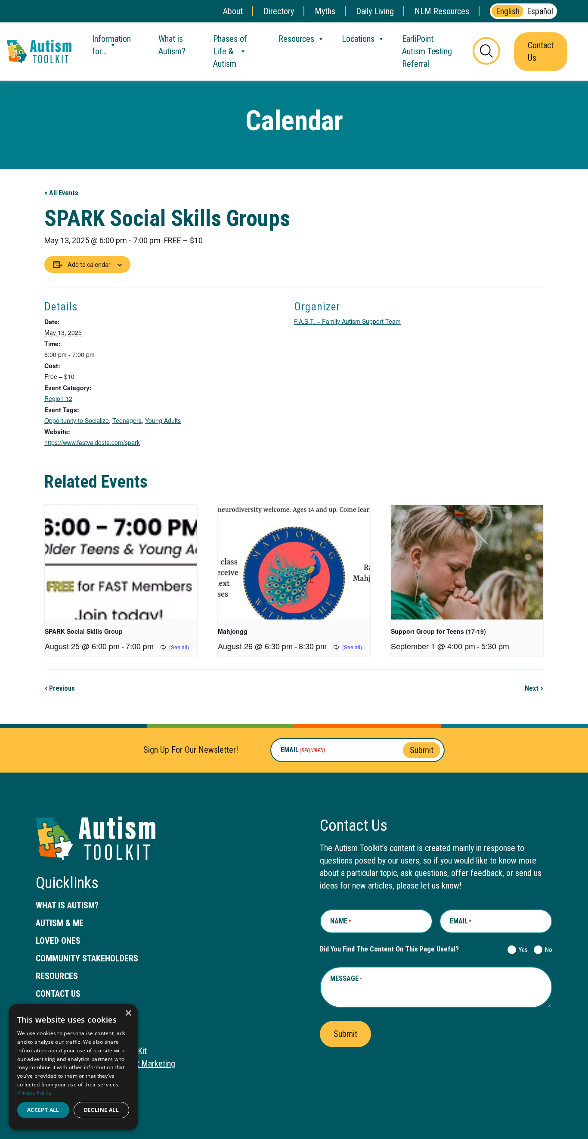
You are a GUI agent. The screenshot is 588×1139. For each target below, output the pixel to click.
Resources (296, 39)
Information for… (111, 45)
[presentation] (121, 562)
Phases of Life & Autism (230, 51)
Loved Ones (58, 941)
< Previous (59, 688)
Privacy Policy (34, 1093)
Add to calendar (89, 264)
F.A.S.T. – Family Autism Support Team (347, 321)
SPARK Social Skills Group (84, 631)
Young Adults (163, 420)
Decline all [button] (101, 1110)
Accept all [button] (43, 1110)
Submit (421, 750)
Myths (325, 11)
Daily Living (375, 11)
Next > (534, 688)
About (233, 11)
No (547, 950)
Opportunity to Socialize (76, 420)
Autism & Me (60, 923)
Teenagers (127, 420)
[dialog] (73, 1067)
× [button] (128, 1013)
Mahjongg (233, 631)
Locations (358, 39)
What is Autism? (172, 45)
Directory (278, 11)
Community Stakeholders (87, 958)
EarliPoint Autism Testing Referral (427, 51)
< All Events (61, 193)
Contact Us (541, 51)
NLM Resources (442, 11)
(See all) (179, 647)
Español (540, 11)
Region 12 (58, 398)
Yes (521, 950)
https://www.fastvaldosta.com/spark (92, 442)
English (508, 11)
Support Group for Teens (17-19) (438, 631)
